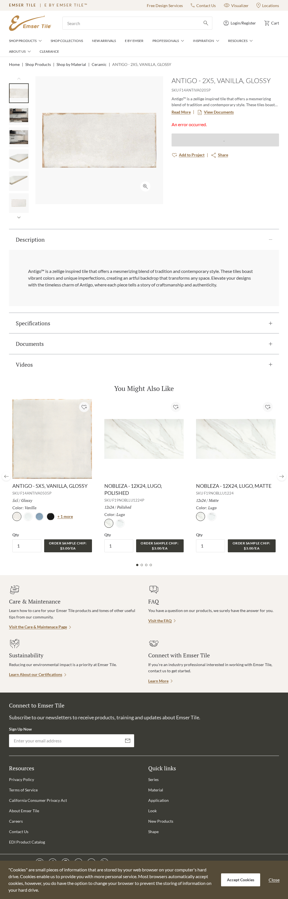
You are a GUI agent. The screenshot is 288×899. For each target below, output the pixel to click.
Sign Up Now (20, 729)
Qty (15, 534)
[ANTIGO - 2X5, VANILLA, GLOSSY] (19, 93)
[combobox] (137, 23)
